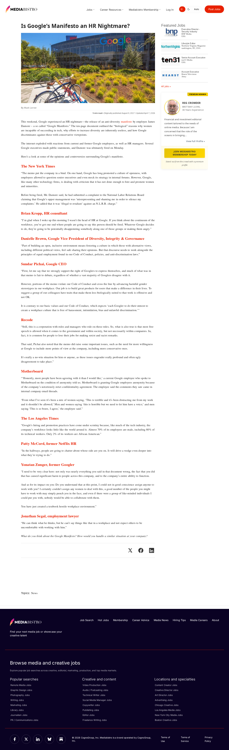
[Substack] (61, 739)
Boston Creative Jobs (166, 720)
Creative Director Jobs (166, 690)
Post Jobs (214, 9)
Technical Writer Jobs (94, 695)
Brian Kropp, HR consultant (44, 213)
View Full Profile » (195, 141)
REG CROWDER (191, 103)
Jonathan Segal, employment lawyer (50, 516)
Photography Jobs (20, 695)
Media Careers (199, 620)
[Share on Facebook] (140, 550)
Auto (196, 9)
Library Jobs (17, 710)
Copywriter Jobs (91, 705)
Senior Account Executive (193, 57)
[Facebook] (14, 739)
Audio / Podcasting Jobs (95, 690)
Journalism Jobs (18, 715)
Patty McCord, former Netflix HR (48, 443)
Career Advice (140, 620)
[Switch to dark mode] (189, 9)
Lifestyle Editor (188, 43)
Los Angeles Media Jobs (167, 710)
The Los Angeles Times (40, 418)
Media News (161, 620)
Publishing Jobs (91, 710)
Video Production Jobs (94, 685)
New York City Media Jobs (169, 715)
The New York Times (38, 166)
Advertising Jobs (163, 700)
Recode (27, 319)
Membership (120, 620)
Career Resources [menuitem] (110, 9)
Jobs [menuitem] (89, 9)
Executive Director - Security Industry (190, 30)
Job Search (86, 620)
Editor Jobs (88, 715)
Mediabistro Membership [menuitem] (143, 9)
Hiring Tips (179, 620)
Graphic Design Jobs (21, 690)
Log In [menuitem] (170, 9)
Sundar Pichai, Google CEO (44, 263)
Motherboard (32, 371)
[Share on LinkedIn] (151, 550)
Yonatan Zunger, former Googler (47, 464)
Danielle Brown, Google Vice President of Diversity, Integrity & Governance (82, 238)
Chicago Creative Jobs (167, 705)
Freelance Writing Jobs (95, 720)
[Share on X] (130, 550)
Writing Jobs (17, 700)
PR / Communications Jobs (24, 720)
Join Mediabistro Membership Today (184, 153)
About (215, 620)
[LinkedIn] (37, 739)
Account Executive (190, 72)
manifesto (126, 121)
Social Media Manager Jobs (97, 700)
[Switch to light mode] (182, 9)
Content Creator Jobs (166, 685)
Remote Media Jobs (20, 685)
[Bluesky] (49, 739)
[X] (26, 739)
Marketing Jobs (18, 705)
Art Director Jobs (164, 695)
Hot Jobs (103, 620)
